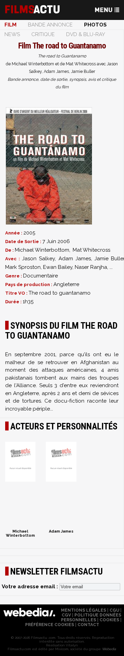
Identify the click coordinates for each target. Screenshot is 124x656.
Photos (95, 25)
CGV (66, 615)
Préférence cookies (49, 624)
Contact (88, 624)
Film (10, 25)
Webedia (109, 649)
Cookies (109, 619)
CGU (114, 610)
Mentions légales (83, 610)
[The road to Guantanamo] (49, 166)
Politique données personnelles (91, 617)
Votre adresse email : (30, 586)
